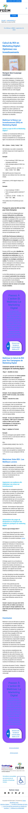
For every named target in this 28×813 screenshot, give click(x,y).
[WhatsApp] (23, 793)
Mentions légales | (5, 804)
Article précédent (14, 748)
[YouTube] (5, 793)
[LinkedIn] (16, 793)
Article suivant (14, 753)
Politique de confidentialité (17, 808)
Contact (14, 15)
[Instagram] (12, 793)
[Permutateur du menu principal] (26, 8)
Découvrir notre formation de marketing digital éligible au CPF (16, 346)
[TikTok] (19, 793)
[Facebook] (9, 793)
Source (23, 538)
